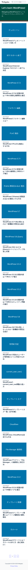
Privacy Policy (14, 566)
